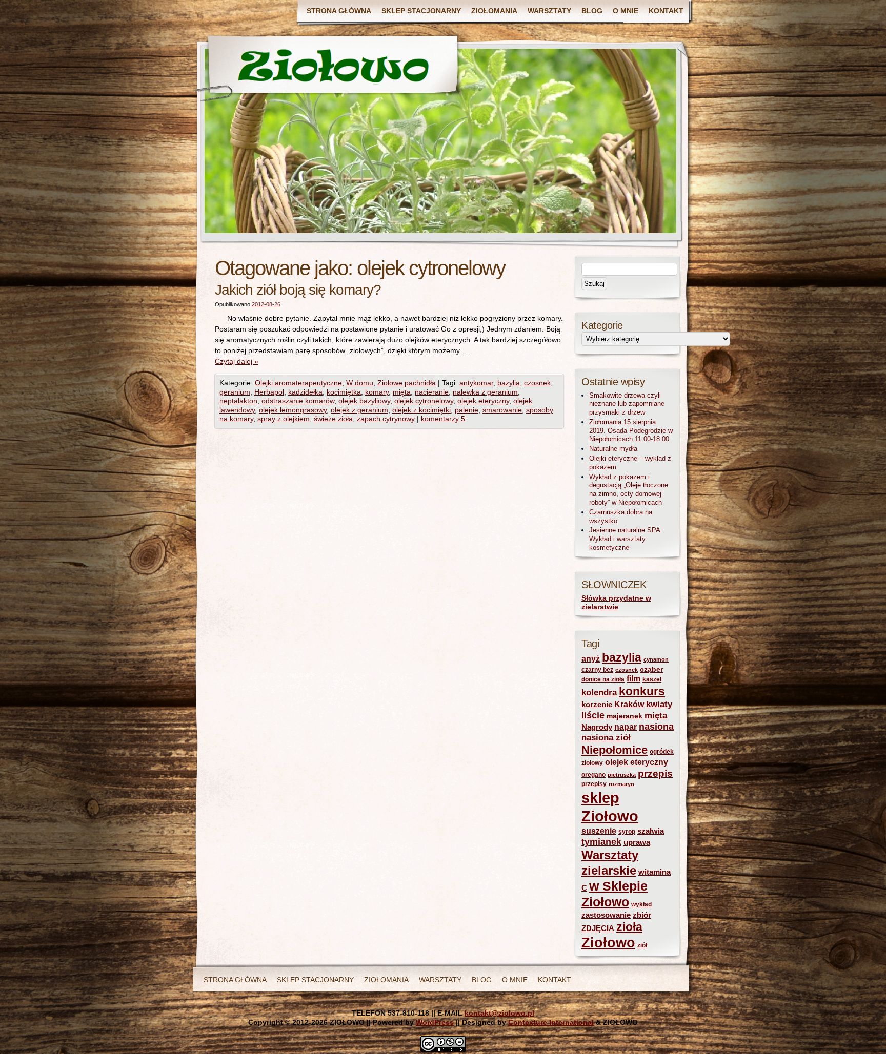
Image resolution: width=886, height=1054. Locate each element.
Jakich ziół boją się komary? (298, 290)
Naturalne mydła (613, 448)
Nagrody (596, 727)
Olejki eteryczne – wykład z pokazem (630, 462)
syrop (626, 831)
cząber (651, 669)
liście (593, 715)
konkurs (642, 691)
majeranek (624, 716)
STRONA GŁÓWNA (339, 11)
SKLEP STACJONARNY (421, 11)
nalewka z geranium (485, 392)
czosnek (537, 383)
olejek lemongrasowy (293, 410)
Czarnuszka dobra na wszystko (620, 516)
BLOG (591, 11)
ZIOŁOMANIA (494, 11)
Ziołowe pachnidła (406, 383)
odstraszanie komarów (297, 401)
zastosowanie (606, 915)
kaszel (651, 679)
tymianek (601, 842)
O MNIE (625, 11)
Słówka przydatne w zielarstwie (616, 602)
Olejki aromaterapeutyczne (298, 383)
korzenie (596, 704)
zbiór (642, 915)
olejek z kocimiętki (421, 410)
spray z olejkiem (283, 419)
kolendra (599, 692)
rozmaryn (621, 784)
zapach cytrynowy (386, 419)
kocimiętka (344, 392)
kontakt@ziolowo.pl (499, 1013)
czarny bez (597, 669)
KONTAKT (666, 11)
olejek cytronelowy (423, 401)
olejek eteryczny (483, 401)
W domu (359, 383)
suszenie (598, 830)
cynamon (656, 659)
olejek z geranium (359, 410)
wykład (641, 904)
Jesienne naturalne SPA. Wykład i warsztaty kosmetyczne (625, 538)
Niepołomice (614, 749)
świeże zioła (333, 419)
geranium (234, 392)
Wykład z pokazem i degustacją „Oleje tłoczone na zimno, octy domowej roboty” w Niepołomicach (628, 489)
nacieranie (432, 392)
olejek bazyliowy (364, 401)
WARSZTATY (549, 11)
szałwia (650, 831)
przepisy (594, 784)
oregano (593, 774)
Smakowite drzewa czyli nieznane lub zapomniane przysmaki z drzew (626, 404)
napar (625, 726)
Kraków (629, 704)
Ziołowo (608, 942)
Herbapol (269, 392)
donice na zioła (603, 679)
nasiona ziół (606, 737)
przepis (655, 773)
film (633, 678)
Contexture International (551, 1022)
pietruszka (622, 775)
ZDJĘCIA (597, 928)
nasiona (656, 726)
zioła (629, 927)
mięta (402, 392)
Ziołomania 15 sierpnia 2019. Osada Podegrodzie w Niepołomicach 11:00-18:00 (631, 430)
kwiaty (659, 704)
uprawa (636, 842)
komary (377, 392)
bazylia (508, 383)
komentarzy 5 (443, 419)
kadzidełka (305, 392)
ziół (642, 945)
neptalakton (238, 401)
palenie (466, 410)
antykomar (476, 383)
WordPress (435, 1022)
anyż (590, 658)
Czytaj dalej (236, 361)
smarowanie (502, 410)
